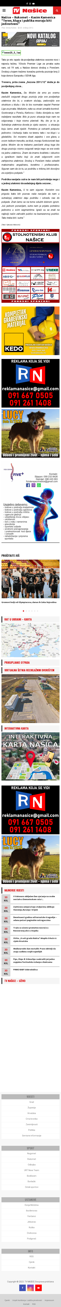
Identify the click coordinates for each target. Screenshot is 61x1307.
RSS (32, 1256)
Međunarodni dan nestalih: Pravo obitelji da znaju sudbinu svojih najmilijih (34, 950)
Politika (31, 1130)
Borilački (32, 1181)
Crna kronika (31, 1119)
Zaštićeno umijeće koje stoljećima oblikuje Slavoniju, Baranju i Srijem (33, 908)
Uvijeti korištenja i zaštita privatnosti (27, 1300)
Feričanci (32, 1216)
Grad (31, 1102)
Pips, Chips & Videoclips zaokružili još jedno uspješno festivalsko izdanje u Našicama (34, 960)
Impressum (49, 1300)
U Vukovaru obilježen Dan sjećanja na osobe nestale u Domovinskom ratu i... (34, 898)
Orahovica (31, 1233)
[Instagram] (30, 1288)
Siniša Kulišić (11, 28)
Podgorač (31, 1238)
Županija (32, 1107)
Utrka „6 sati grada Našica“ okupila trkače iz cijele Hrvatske (35, 940)
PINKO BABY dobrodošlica (25, 969)
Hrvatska (32, 1113)
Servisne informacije (31, 1135)
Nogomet (31, 1153)
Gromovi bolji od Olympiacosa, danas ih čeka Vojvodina (28, 602)
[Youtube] (38, 1288)
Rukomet (31, 1159)
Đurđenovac (31, 1210)
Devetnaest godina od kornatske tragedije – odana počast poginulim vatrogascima (35, 919)
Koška (31, 1227)
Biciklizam (31, 1176)
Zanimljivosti (32, 1124)
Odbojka (32, 1164)
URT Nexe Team (31, 1170)
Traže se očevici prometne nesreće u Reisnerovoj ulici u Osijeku (30, 929)
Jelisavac (31, 1222)
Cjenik (31, 1262)
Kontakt (31, 1267)
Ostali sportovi (31, 1187)
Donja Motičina (31, 1205)
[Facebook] (22, 1288)
